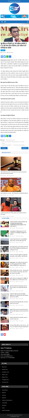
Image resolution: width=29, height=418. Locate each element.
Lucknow (4, 395)
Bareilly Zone (5, 369)
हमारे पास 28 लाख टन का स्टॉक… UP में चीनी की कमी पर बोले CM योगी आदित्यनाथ (14, 193)
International (4, 390)
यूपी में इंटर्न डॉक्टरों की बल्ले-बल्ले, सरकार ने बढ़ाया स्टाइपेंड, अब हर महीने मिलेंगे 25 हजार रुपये (18, 287)
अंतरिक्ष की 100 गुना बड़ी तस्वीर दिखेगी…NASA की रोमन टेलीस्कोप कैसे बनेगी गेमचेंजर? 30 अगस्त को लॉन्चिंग (19, 295)
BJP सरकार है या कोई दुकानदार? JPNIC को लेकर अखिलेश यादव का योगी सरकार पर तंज (19, 279)
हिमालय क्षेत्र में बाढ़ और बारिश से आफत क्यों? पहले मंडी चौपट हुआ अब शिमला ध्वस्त (25, 148)
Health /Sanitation (6, 410)
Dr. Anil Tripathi (11, 175)
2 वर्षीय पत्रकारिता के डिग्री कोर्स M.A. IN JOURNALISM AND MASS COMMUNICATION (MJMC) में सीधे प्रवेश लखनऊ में (18, 224)
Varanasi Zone (5, 382)
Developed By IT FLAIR (15, 416)
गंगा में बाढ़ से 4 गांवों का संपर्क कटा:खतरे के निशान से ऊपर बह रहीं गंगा (5, 148)
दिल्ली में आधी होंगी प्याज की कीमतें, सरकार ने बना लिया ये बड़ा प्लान (18, 318)
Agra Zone (4, 366)
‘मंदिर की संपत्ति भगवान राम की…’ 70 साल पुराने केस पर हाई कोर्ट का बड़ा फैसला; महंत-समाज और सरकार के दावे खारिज (14, 172)
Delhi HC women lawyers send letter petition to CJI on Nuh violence (13, 142)
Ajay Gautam (10, 52)
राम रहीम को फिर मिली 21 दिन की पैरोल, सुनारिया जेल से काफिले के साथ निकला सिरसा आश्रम (13, 213)
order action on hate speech (19, 145)
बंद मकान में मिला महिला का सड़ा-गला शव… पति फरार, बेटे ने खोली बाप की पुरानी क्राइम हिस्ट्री (19, 326)
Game (3, 407)
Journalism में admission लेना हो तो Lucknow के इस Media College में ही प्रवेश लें (18, 233)
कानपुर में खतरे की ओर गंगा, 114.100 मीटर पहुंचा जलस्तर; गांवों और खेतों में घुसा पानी (18, 239)
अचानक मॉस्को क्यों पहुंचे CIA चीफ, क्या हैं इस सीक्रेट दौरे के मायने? (19, 302)
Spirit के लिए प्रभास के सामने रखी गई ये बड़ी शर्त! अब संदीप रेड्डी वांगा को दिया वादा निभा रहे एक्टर (19, 311)
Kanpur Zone (5, 374)
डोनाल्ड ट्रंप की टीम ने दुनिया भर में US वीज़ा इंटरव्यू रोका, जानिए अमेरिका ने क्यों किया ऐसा (18, 255)
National (3, 50)
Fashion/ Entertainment (7, 400)
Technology (4, 402)
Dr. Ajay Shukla (20, 228)
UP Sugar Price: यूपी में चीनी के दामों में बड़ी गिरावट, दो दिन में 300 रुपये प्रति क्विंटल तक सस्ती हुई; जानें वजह (19, 248)
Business (4, 397)
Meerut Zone (5, 377)
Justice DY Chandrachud (6, 145)
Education (4, 405)
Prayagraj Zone (5, 379)
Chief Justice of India (10, 140)
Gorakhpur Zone (5, 372)
